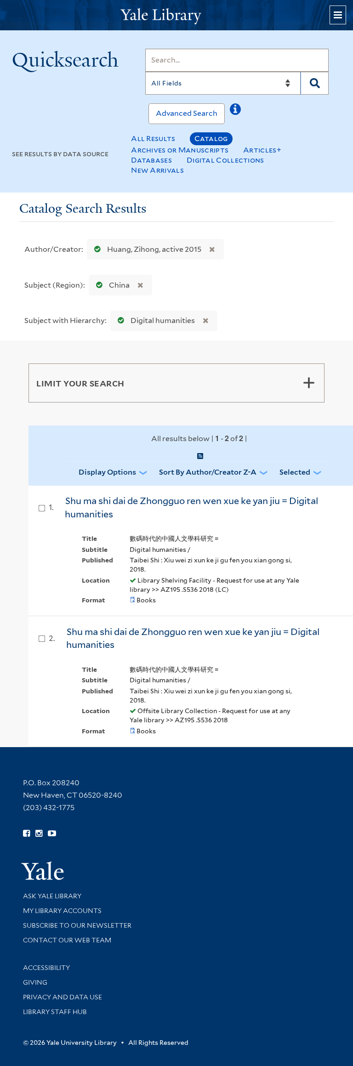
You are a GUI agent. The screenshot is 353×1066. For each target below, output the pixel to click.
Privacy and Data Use (62, 997)
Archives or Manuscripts (179, 150)
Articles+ (262, 150)
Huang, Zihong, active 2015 (154, 249)
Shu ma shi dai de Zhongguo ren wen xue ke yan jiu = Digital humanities (192, 638)
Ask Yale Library (52, 896)
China (119, 285)
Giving (35, 982)
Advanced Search (186, 113)
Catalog (211, 138)
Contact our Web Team (67, 940)
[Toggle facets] (308, 383)
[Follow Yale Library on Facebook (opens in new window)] (26, 833)
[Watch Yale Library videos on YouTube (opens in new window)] (52, 833)
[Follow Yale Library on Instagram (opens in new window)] (38, 833)
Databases (151, 160)
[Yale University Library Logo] (176, 15)
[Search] (315, 83)
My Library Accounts (62, 910)
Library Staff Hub (55, 1011)
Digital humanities (162, 320)
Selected (294, 472)
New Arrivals (157, 170)
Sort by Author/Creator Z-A (207, 472)
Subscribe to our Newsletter (77, 925)
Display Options (107, 472)
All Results (153, 138)
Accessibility (46, 967)
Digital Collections (225, 160)
